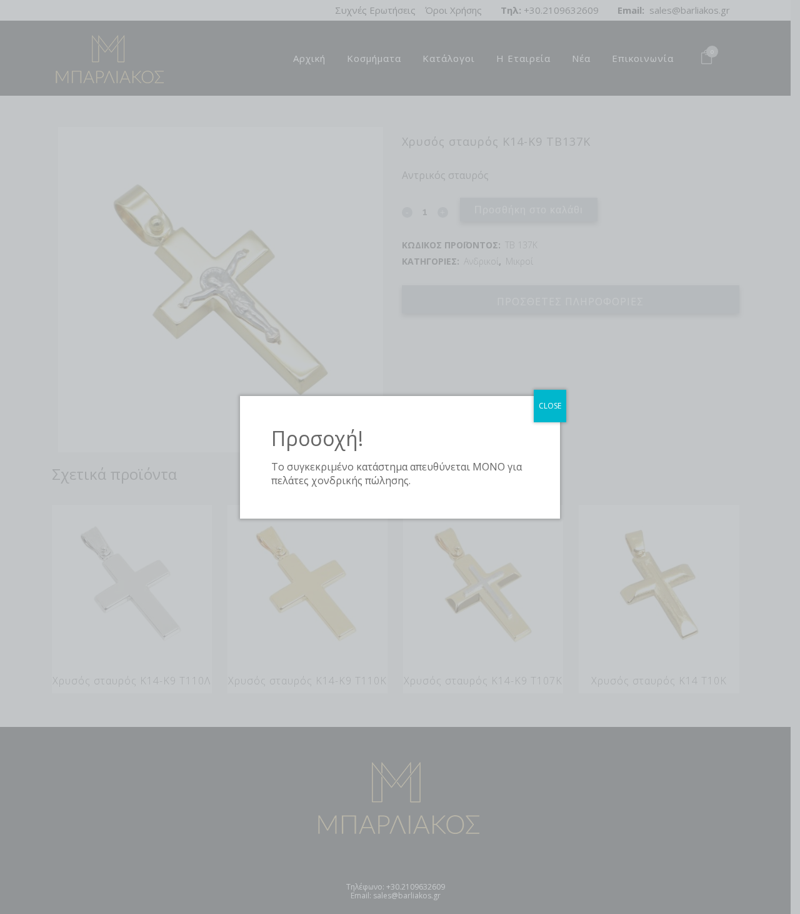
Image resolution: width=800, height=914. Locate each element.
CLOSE (550, 405)
